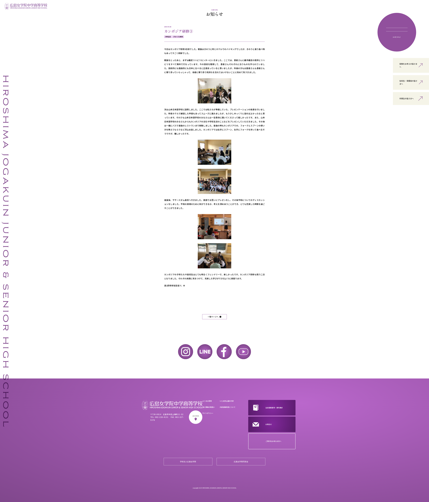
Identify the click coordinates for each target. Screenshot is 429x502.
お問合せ (268, 424)
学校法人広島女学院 (188, 461)
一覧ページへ (213, 316)
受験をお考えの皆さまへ (408, 65)
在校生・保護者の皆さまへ (408, 82)
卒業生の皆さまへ (406, 98)
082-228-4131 (161, 417)
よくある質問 (207, 401)
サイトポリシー (207, 413)
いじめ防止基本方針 (227, 401)
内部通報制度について (227, 407)
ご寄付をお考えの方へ (273, 441)
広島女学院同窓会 (241, 461)
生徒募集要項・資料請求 (274, 408)
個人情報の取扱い (208, 407)
